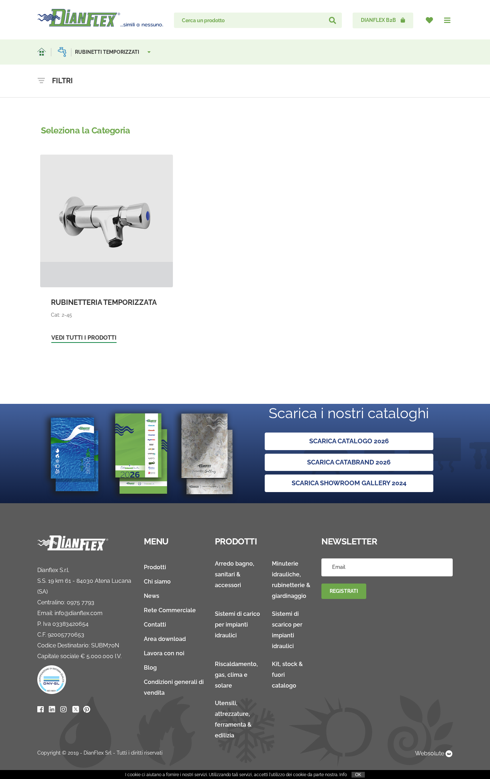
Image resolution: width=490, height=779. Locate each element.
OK (358, 774)
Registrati (344, 591)
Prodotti (155, 567)
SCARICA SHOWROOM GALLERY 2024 (349, 483)
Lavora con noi (164, 653)
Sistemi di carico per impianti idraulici (237, 624)
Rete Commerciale (170, 610)
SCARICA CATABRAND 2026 (349, 462)
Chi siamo (157, 581)
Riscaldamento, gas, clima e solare (236, 675)
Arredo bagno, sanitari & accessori (234, 574)
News (151, 595)
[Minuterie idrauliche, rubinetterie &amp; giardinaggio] (62, 52)
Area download (165, 639)
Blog (150, 667)
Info (343, 774)
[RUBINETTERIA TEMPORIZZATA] (106, 252)
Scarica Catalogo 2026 (349, 441)
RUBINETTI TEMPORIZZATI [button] (107, 52)
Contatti (155, 624)
